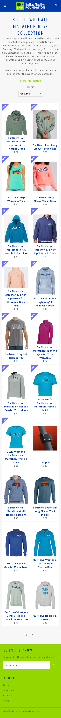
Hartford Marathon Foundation (25, 711)
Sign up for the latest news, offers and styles (29, 657)
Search (7, 685)
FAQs (6, 700)
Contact (7, 695)
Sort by (30, 87)
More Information (30, 80)
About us (8, 690)
